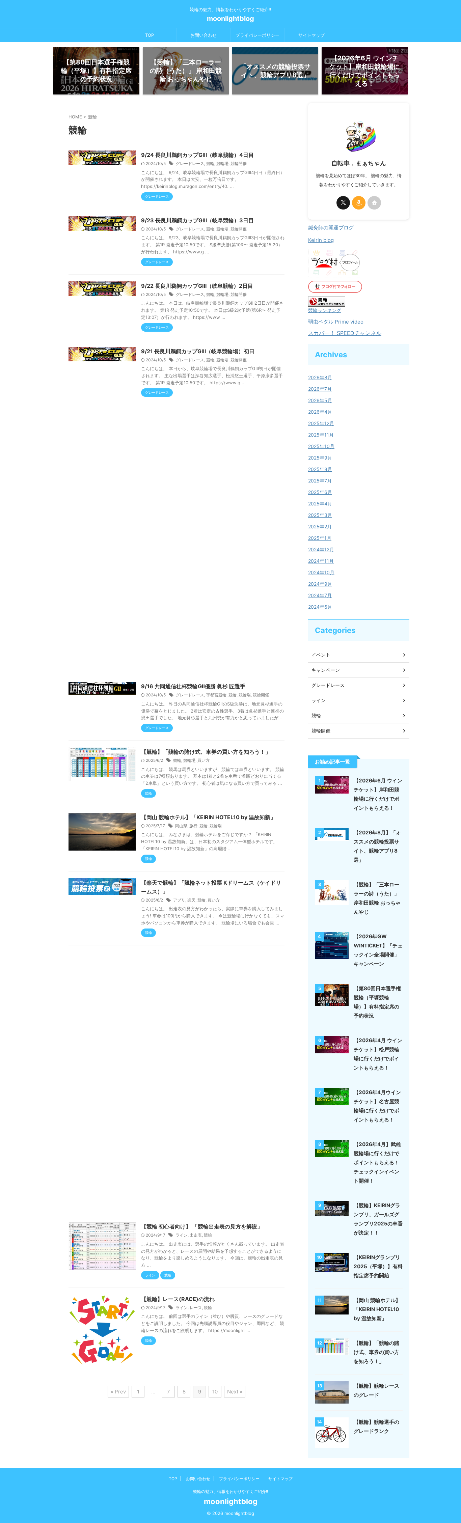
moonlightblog (230, 19)
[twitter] (343, 203)
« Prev (118, 1391)
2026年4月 (320, 412)
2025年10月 (321, 446)
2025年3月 (320, 515)
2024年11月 (321, 561)
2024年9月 (320, 584)
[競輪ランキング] (326, 303)
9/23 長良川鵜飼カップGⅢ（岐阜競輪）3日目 (197, 220)
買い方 (203, 760)
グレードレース (190, 163)
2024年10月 (321, 572)
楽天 (191, 900)
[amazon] (358, 203)
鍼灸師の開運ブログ (331, 227)
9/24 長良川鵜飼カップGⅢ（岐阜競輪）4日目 (197, 154)
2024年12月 (321, 549)
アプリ (179, 900)
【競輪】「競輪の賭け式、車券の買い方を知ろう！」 (206, 751)
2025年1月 (319, 538)
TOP (149, 35)
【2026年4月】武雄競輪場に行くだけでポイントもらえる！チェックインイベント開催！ (377, 1162)
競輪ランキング (324, 310)
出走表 (196, 1235)
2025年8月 (320, 469)
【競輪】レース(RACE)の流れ (178, 1299)
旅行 (193, 825)
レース (196, 1307)
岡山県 (181, 825)
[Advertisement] (176, 541)
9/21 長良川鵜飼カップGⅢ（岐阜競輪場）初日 (197, 351)
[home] (374, 203)
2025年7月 (320, 480)
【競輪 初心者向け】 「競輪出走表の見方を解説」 (202, 1226)
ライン (181, 1235)
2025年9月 (320, 458)
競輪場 (222, 163)
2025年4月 (320, 503)
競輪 (210, 163)
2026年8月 (320, 377)
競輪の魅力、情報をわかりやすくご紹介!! (230, 1491)
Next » (234, 1391)
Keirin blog (321, 240)
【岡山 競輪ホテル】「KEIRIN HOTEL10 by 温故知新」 (208, 817)
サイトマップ (311, 35)
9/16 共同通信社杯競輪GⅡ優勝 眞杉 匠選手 (193, 686)
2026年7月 (320, 389)
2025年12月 (321, 423)
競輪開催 (239, 163)
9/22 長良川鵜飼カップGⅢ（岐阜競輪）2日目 (197, 285)
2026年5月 (320, 400)
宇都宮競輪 (216, 694)
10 (215, 1391)
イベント (320, 655)
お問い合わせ (203, 35)
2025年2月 (320, 526)
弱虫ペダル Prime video (335, 322)
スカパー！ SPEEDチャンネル (344, 333)
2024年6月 (320, 607)
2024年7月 (320, 595)
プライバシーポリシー (257, 35)
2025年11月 (321, 435)
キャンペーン (325, 670)
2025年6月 (320, 492)
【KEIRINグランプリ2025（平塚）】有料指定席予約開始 (378, 1266)
